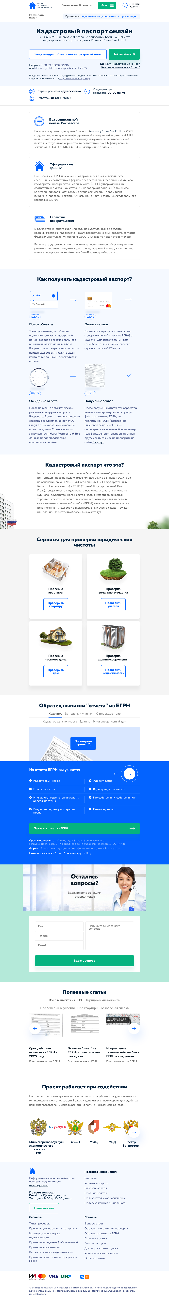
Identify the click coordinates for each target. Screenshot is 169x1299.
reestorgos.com (38, 1185)
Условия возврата (96, 1183)
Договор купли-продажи (101, 1248)
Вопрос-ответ (93, 1223)
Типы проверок (39, 1223)
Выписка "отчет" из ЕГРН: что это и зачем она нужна (84, 1052)
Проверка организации (45, 1247)
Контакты (85, 5)
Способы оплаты (95, 1188)
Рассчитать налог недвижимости (51, 1252)
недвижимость (91, 16)
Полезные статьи (95, 1238)
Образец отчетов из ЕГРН (101, 1233)
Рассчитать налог (36, 16)
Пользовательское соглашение (105, 1198)
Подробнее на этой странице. (74, 79)
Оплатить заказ (94, 1258)
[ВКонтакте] (82, 1277)
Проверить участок (113, 605)
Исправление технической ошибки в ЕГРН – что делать (122, 1052)
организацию (129, 16)
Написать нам (44, 1208)
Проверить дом (56, 672)
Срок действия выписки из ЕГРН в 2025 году (43, 1052)
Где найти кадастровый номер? (120, 64)
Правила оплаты (95, 1193)
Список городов (95, 1243)
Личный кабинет (135, 5)
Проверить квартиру (56, 605)
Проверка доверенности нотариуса (53, 1228)
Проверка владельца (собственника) (53, 1242)
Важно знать (70, 5)
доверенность (110, 16)
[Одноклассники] (87, 1277)
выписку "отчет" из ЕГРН (106, 131)
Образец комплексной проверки (106, 1228)
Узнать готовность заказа (101, 1253)
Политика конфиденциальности (105, 1203)
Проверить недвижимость (113, 672)
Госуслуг (98, 442)
